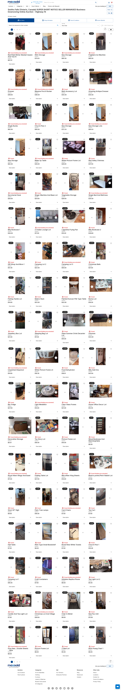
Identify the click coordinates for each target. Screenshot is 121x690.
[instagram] (48, 688)
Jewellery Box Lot (15, 333)
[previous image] (11, 43)
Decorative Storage (15, 439)
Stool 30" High (13, 510)
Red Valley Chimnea (96, 160)
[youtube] (64, 688)
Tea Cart (92, 510)
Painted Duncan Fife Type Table (74, 299)
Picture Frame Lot (69, 439)
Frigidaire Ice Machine (97, 55)
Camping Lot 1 (13, 579)
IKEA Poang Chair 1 (96, 648)
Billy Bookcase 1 (14, 230)
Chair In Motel (67, 614)
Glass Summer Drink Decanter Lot (73, 334)
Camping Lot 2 (40, 264)
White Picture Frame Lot (71, 160)
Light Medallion (41, 404)
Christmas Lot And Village (45, 614)
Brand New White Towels (71, 545)
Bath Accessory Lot (69, 91)
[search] (95, 2)
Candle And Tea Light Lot (17, 614)
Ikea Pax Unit (94, 614)
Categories (19, 6)
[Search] (57, 25)
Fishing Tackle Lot (15, 299)
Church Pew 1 (94, 545)
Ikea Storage (66, 55)
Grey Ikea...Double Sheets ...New (18, 649)
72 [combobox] (105, 29)
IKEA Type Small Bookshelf (45, 545)
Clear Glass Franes (69, 404)
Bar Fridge (12, 404)
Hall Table (11, 545)
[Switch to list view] (111, 29)
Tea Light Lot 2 (94, 579)
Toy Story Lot (40, 439)
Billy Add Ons (94, 370)
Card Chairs (66, 510)
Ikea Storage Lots (95, 126)
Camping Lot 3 (67, 264)
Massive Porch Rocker (43, 91)
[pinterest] (72, 688)
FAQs (109, 13)
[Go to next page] (20, 29)
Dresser (11, 91)
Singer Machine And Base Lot (46, 195)
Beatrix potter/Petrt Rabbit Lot (100, 475)
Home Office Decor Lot (97, 404)
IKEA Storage (40, 55)
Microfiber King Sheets (70, 475)
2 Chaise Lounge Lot (43, 230)
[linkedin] (60, 688)
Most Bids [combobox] (64, 25)
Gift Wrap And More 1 (16, 264)
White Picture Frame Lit (44, 370)
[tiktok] (68, 688)
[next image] (29, 43)
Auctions (10, 6)
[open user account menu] (109, 3)
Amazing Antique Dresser (98, 91)
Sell (27, 6)
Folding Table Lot (41, 475)
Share (108, 9)
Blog (44, 6)
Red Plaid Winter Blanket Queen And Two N (20, 56)
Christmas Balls (94, 264)
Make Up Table (40, 160)
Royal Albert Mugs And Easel (19, 475)
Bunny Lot (92, 299)
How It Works (35, 6)
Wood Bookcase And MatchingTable (96, 440)
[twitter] (56, 688)
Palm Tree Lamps (41, 510)
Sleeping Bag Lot (41, 333)
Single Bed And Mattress (98, 195)
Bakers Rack (39, 299)
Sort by (63, 23)
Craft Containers (41, 579)
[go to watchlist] (111, 3)
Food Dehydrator (68, 370)
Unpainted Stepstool (16, 370)
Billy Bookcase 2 (95, 230)
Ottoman (92, 333)
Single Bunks (13, 126)
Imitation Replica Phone (71, 579)
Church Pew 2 (40, 126)
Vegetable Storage (69, 195)
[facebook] (52, 688)
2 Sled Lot (66, 648)
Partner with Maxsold (53, 6)
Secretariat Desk (14, 195)
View (105, 28)
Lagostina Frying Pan (70, 230)
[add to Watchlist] (30, 34)
